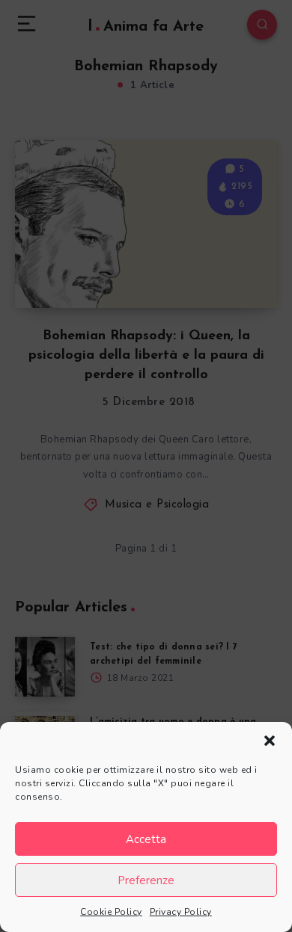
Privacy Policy (181, 912)
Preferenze (146, 880)
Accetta (146, 839)
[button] (269, 740)
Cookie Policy (111, 912)
